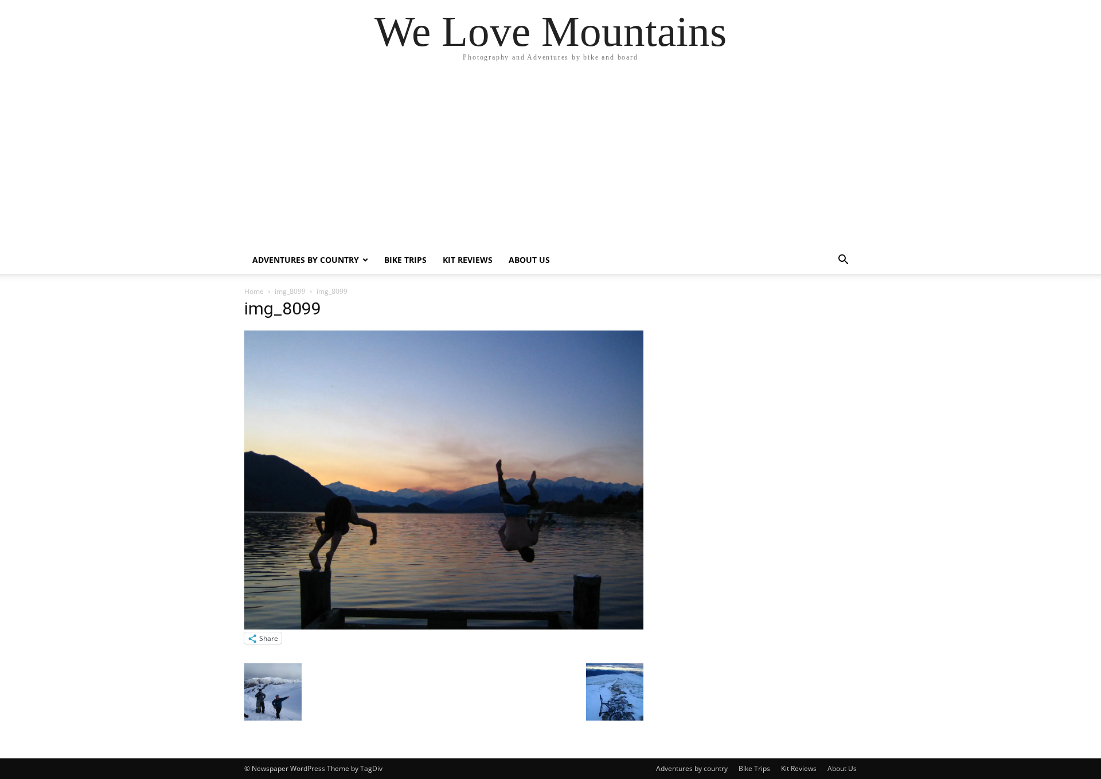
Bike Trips (405, 259)
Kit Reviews (468, 259)
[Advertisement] (550, 160)
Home (254, 291)
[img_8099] (443, 626)
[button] (843, 260)
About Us (529, 259)
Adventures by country (305, 259)
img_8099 (290, 291)
